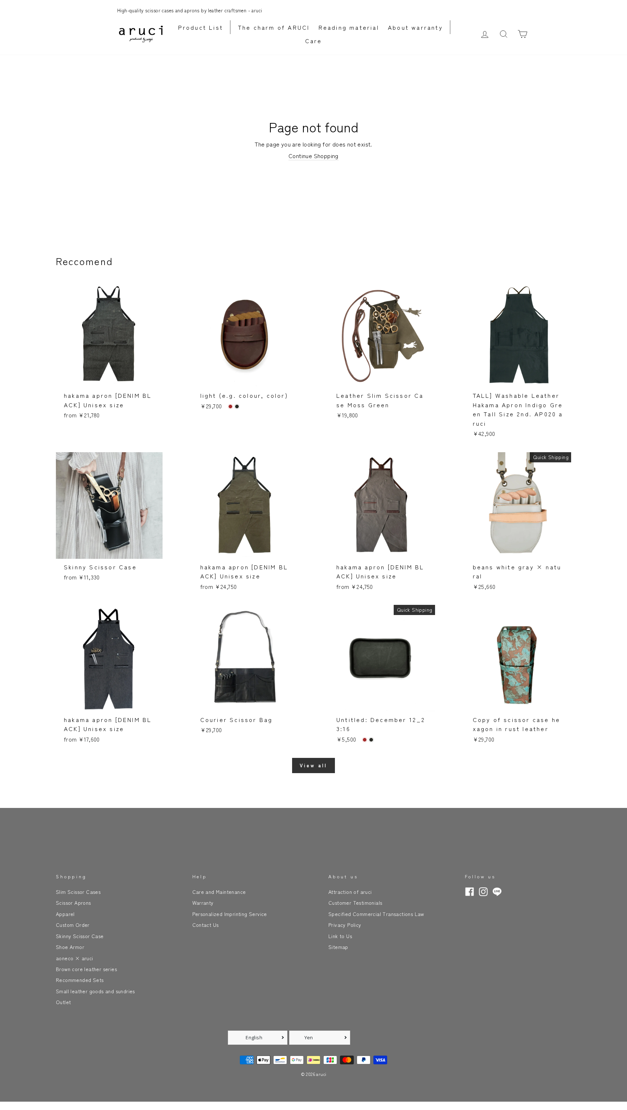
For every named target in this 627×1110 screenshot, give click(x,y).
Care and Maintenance (219, 891)
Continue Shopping (313, 156)
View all (313, 765)
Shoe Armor (70, 946)
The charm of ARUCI (274, 27)
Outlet (63, 1002)
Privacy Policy (344, 924)
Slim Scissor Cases (78, 891)
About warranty (415, 27)
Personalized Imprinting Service (229, 913)
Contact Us (205, 924)
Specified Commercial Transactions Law (376, 913)
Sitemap (338, 946)
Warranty (203, 902)
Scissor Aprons (73, 902)
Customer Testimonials (355, 902)
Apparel (65, 913)
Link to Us (340, 936)
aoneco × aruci (74, 958)
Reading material (349, 27)
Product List (200, 27)
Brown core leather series (86, 969)
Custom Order (73, 924)
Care (313, 40)
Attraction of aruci (350, 891)
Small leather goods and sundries (95, 991)
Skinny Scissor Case (80, 936)
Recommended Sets (79, 979)
